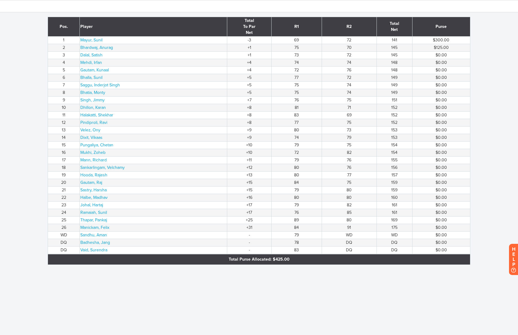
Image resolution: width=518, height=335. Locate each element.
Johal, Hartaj (91, 205)
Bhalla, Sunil (91, 77)
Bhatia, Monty (92, 92)
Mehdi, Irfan (91, 62)
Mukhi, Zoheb (93, 152)
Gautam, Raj (91, 182)
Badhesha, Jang (95, 242)
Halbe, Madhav (94, 197)
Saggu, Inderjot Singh (100, 85)
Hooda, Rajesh (93, 175)
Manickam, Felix (94, 227)
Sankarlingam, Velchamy (102, 167)
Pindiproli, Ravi (93, 122)
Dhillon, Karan (93, 107)
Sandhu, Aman (93, 235)
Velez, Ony (90, 130)
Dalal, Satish (91, 55)
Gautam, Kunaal (94, 70)
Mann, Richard (93, 160)
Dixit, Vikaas (91, 137)
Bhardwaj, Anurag (96, 47)
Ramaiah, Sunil (93, 212)
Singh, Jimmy (92, 100)
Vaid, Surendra (93, 250)
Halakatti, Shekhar (96, 115)
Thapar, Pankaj (93, 220)
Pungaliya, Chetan (96, 145)
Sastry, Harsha (93, 190)
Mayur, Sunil (91, 40)
